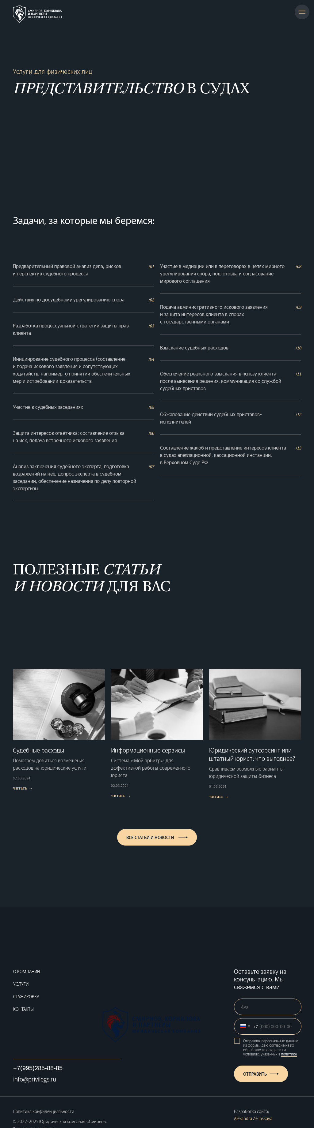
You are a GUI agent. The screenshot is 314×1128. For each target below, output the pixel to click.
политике (289, 1053)
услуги (21, 984)
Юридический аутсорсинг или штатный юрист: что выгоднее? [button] (252, 754)
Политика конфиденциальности (43, 1111)
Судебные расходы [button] (38, 749)
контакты (23, 1009)
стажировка (26, 996)
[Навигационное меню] (302, 12)
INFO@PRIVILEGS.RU (34, 1078)
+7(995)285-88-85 (38, 1068)
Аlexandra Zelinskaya (253, 1118)
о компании (26, 971)
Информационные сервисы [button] (148, 749)
